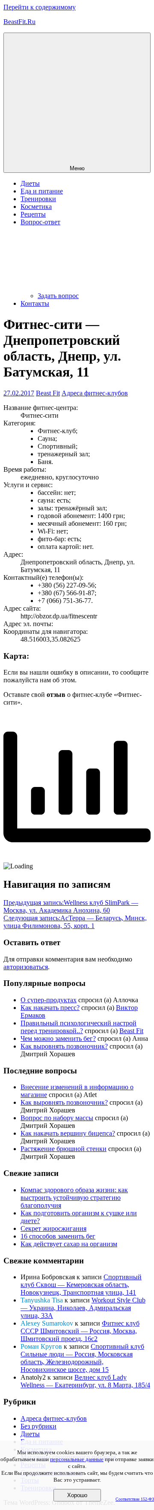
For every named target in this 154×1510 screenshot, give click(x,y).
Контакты (35, 303)
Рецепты (33, 214)
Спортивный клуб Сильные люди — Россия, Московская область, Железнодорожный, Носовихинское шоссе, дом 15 (82, 1358)
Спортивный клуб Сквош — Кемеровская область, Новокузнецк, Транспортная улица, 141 (81, 1284)
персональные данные (77, 1459)
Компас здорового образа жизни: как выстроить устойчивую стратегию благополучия (74, 1197)
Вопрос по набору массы (57, 1117)
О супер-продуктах (49, 1000)
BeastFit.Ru (19, 21)
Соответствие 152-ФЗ (135, 1499)
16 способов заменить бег (58, 1236)
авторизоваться (25, 966)
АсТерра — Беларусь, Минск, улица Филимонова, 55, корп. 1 (75, 921)
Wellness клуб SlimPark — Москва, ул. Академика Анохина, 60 (70, 906)
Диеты (30, 183)
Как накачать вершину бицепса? (68, 1133)
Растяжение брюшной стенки (64, 1148)
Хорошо (77, 1495)
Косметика (36, 206)
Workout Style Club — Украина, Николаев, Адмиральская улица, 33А (83, 1307)
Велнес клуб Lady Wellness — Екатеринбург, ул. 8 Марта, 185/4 (85, 1381)
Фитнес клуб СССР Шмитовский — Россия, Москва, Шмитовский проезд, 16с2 (80, 1331)
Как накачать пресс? (50, 1007)
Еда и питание (42, 191)
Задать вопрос (58, 295)
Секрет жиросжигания (53, 1228)
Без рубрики (38, 1426)
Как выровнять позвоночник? (64, 1046)
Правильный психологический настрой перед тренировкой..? (78, 1026)
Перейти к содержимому (39, 7)
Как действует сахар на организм (69, 1244)
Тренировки (38, 198)
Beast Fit (48, 393)
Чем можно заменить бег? (58, 1038)
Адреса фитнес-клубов (95, 393)
